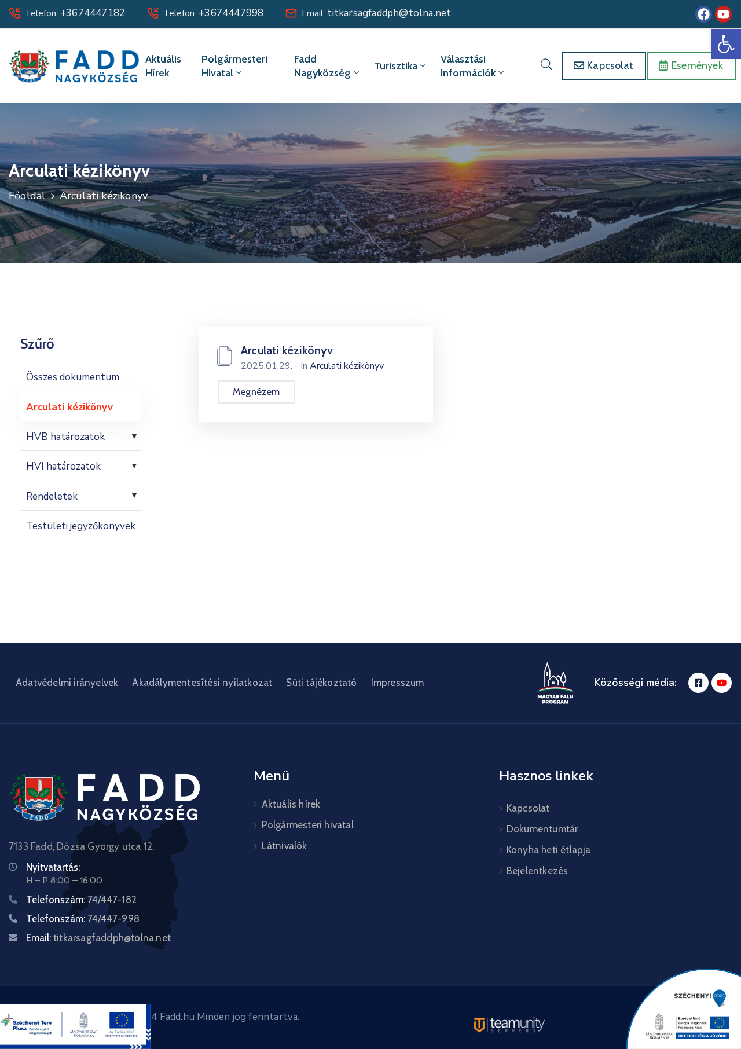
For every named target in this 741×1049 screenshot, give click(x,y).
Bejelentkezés (537, 870)
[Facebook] (703, 14)
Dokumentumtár (542, 829)
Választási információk (468, 66)
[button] (726, 44)
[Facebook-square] (698, 683)
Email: (376, 13)
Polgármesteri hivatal (234, 66)
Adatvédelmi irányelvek (67, 682)
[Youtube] (723, 14)
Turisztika (395, 66)
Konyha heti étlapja (549, 850)
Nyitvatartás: (53, 867)
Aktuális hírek (163, 66)
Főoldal (27, 196)
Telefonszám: (81, 899)
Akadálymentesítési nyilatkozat (202, 682)
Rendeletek (52, 496)
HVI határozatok (63, 466)
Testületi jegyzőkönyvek (80, 526)
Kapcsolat (528, 808)
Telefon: (75, 13)
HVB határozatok (65, 436)
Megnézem (256, 391)
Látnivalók (284, 846)
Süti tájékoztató (321, 682)
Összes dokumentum (72, 377)
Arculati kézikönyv (69, 407)
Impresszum (397, 682)
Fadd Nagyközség (322, 66)
